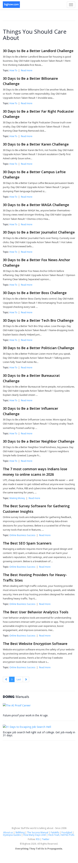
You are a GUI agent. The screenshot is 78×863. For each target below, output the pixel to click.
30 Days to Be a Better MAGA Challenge (36, 204)
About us (8, 832)
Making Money (17, 498)
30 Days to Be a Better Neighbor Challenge (38, 441)
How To (13, 70)
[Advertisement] (39, 783)
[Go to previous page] (6, 679)
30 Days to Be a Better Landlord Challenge (38, 51)
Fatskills (55, 832)
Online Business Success (22, 535)
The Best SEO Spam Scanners (27, 543)
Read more (26, 70)
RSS (38, 839)
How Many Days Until (34, 834)
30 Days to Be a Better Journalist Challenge (39, 232)
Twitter (45, 839)
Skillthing (20, 832)
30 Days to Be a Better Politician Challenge (38, 348)
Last (18, 679)
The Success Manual (37, 832)
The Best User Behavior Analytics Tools (35, 612)
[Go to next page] (26, 679)
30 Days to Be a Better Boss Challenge (35, 292)
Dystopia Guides (12, 834)
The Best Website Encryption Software (35, 643)
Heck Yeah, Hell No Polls (61, 834)
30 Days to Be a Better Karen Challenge (36, 144)
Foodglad (67, 832)
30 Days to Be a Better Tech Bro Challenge (38, 320)
